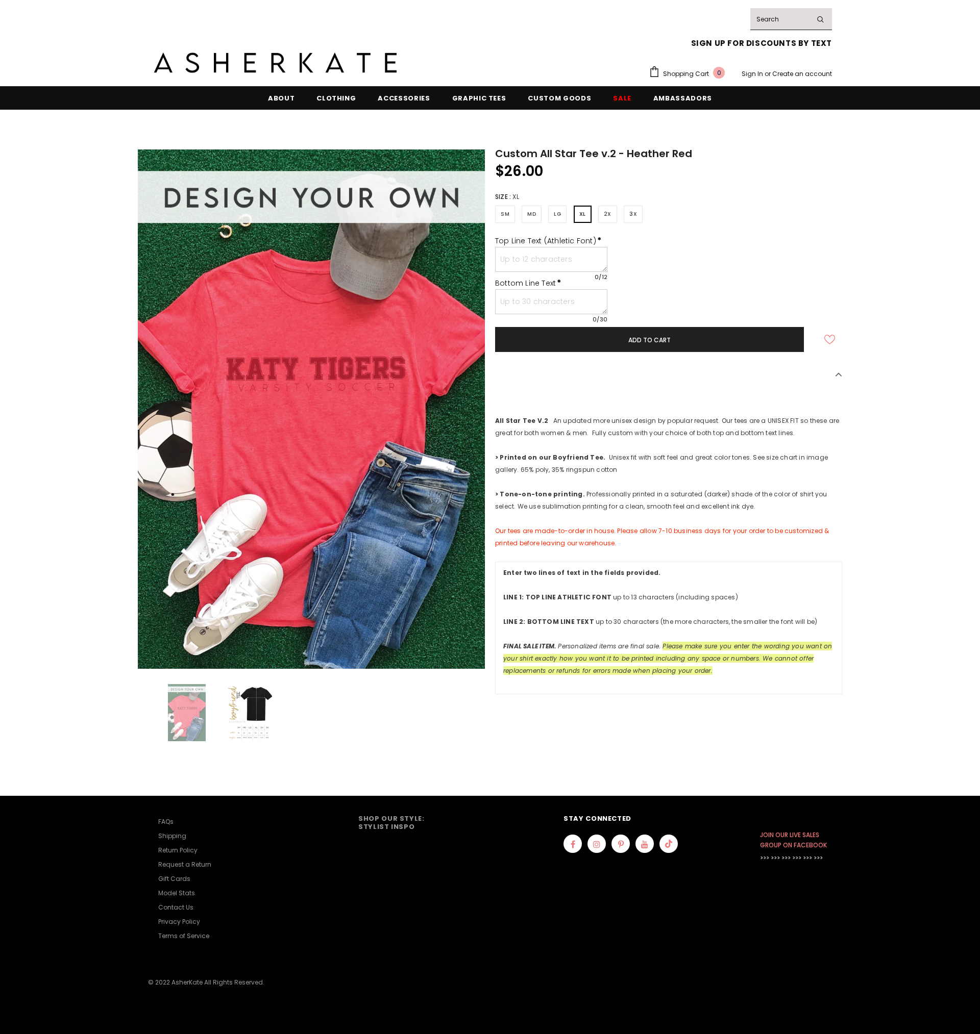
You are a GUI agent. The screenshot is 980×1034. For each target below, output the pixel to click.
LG (557, 214)
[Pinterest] (620, 844)
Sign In (753, 73)
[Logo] (275, 63)
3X (633, 214)
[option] (311, 408)
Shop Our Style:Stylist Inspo (391, 822)
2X (607, 214)
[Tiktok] (668, 844)
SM (505, 214)
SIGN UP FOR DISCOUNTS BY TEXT (761, 43)
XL (582, 214)
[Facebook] (573, 844)
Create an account (802, 73)
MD (531, 214)
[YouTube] (644, 844)
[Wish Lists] (829, 339)
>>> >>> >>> (775, 857)
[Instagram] (596, 844)
